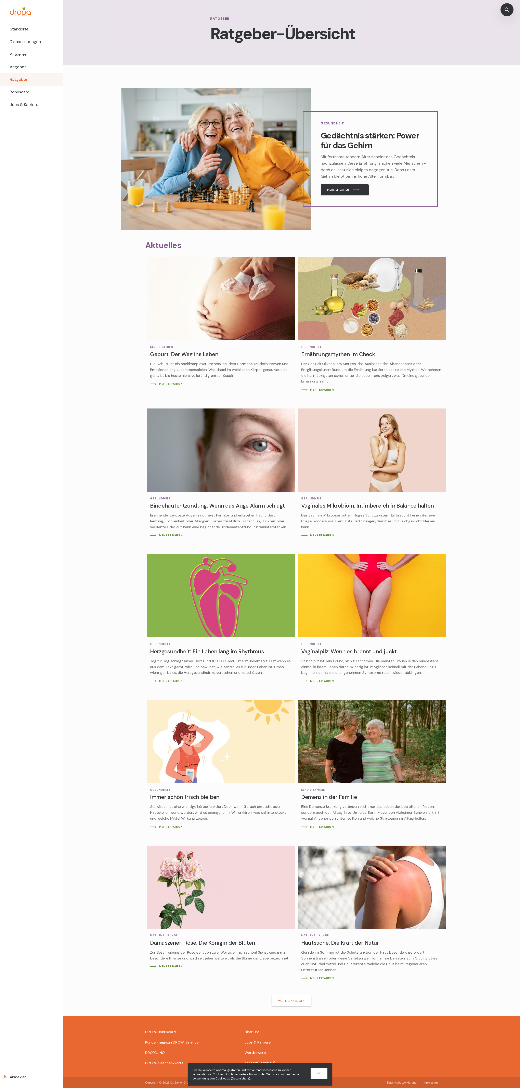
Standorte (19, 29)
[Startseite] (31, 11)
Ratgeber (19, 79)
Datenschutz (240, 1078)
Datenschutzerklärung (401, 1082)
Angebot (18, 66)
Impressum (430, 1082)
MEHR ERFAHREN (338, 189)
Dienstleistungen (25, 41)
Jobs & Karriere (24, 104)
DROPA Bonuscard (160, 1032)
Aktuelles (18, 54)
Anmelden (18, 1077)
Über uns (252, 1032)
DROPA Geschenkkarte (164, 1063)
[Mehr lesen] (216, 159)
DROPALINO (155, 1052)
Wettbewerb (255, 1052)
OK (319, 1073)
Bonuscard (19, 92)
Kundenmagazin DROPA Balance (171, 1042)
